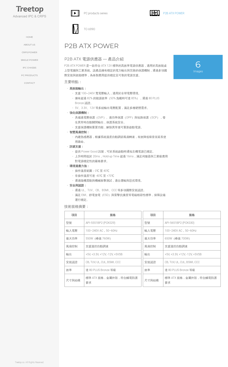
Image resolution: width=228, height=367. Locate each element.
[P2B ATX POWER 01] (107, 301)
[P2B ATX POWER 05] (107, 343)
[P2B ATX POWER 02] (107, 312)
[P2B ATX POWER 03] (107, 322)
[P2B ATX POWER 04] (107, 332)
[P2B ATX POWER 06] (107, 353)
